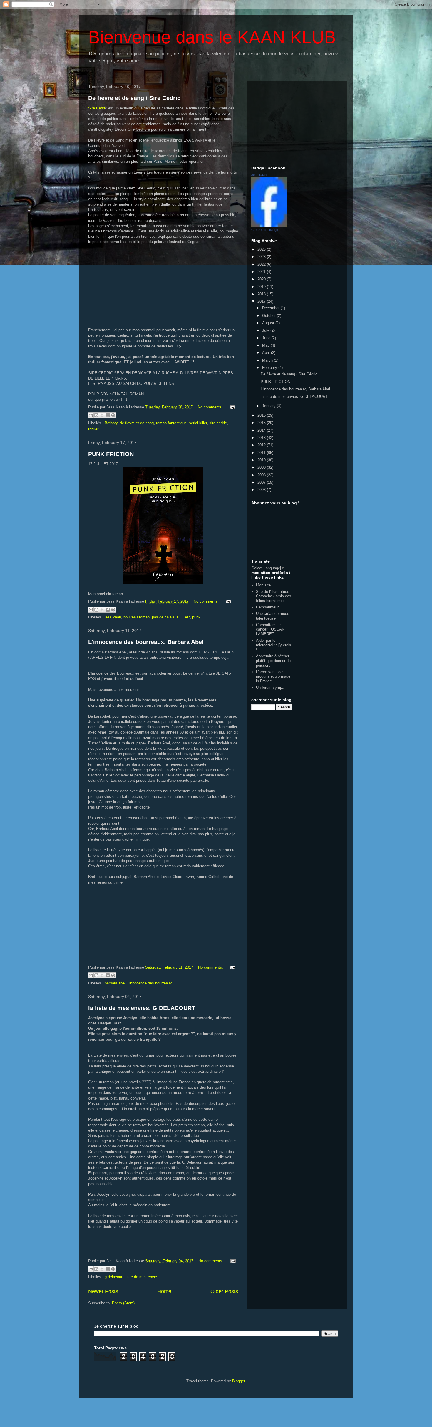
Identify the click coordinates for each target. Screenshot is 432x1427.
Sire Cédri (96, 108)
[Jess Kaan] (269, 225)
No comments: (211, 407)
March (268, 360)
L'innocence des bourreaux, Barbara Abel (146, 642)
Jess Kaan (259, 175)
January (269, 406)
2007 (262, 482)
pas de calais (163, 617)
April (266, 352)
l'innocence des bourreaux (150, 983)
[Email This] (91, 415)
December (271, 308)
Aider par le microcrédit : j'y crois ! (273, 645)
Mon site (263, 585)
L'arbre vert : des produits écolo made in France (273, 676)
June (267, 338)
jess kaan (113, 617)
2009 (262, 467)
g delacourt (114, 1277)
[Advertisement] (296, 122)
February (270, 367)
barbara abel (115, 983)
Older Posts (224, 1291)
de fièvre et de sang (137, 423)
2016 (262, 415)
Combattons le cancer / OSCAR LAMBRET (270, 629)
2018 (262, 294)
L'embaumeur (267, 607)
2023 (262, 257)
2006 (262, 490)
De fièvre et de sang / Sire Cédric (134, 98)
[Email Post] (231, 407)
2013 (262, 437)
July (266, 330)
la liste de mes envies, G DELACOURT (141, 1008)
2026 (262, 249)
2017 (262, 301)
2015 (262, 422)
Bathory (111, 423)
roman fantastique (171, 423)
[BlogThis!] (96, 415)
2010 (262, 460)
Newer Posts (103, 1291)
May (266, 345)
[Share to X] (102, 415)
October (269, 315)
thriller (93, 429)
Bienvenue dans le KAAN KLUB (212, 37)
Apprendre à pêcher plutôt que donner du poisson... (273, 660)
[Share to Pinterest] (113, 415)
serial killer (198, 423)
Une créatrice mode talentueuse (272, 616)
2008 (262, 475)
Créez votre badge (264, 230)
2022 (262, 264)
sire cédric (218, 423)
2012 (262, 445)
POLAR (183, 617)
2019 (262, 287)
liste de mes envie (141, 1277)
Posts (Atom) (123, 1303)
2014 (262, 430)
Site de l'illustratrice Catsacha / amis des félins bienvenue (273, 596)
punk (196, 617)
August (268, 323)
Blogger (238, 1381)
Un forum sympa (270, 687)
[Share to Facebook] (107, 415)
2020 (262, 279)
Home (164, 1291)
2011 (262, 452)
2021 (262, 272)
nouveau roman (136, 617)
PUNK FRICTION (111, 454)
